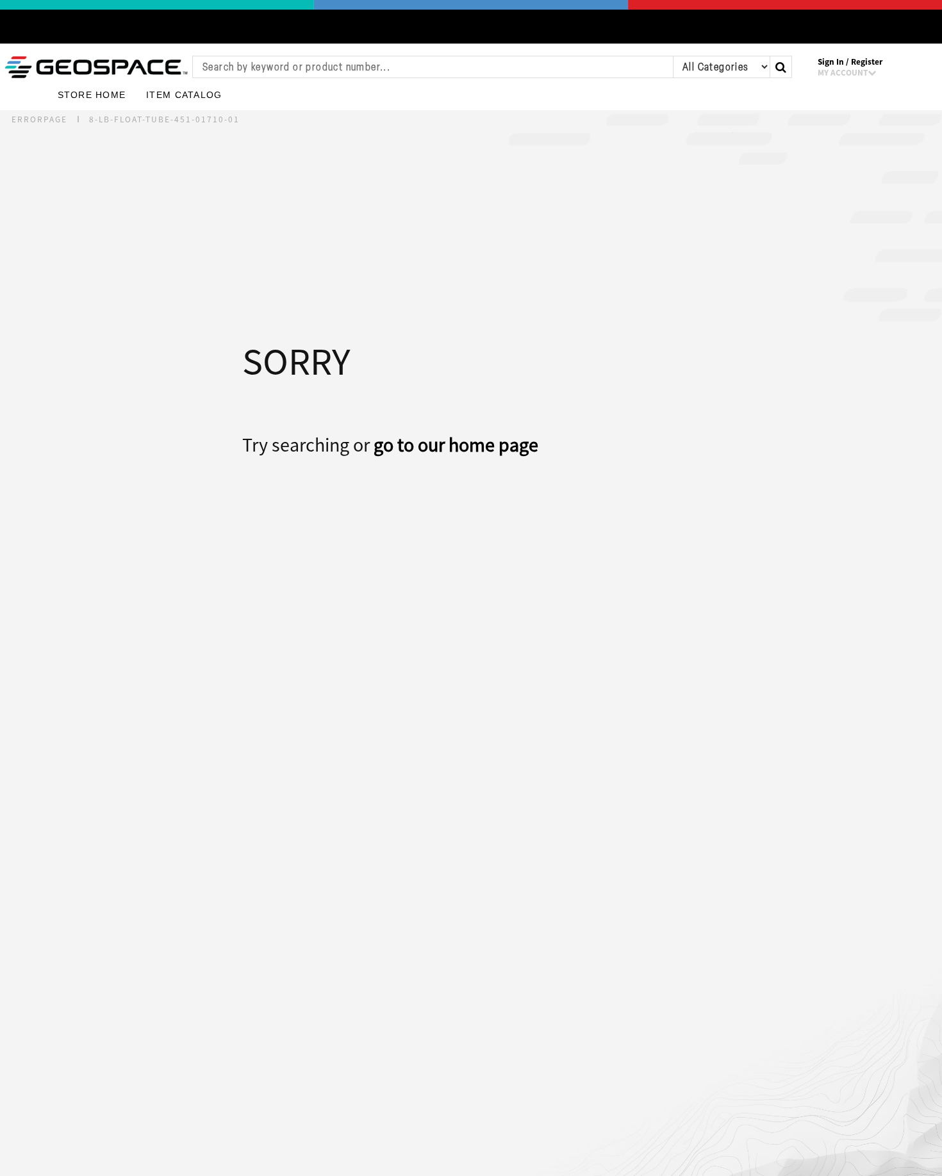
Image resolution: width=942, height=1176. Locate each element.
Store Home (92, 95)
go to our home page (456, 444)
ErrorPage (39, 119)
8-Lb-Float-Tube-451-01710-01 (164, 119)
